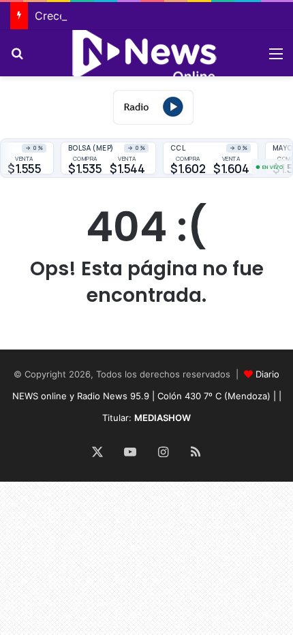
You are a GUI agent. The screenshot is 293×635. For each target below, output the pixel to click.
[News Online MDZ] (146, 53)
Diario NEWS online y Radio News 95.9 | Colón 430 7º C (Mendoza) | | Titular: (146, 396)
